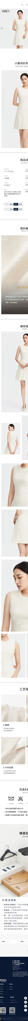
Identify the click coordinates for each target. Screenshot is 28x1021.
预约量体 (1, 1002)
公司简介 (1, 987)
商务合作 (1, 993)
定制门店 (1, 1000)
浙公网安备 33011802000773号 (8, 1018)
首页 (22, 4)
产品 (26, 4)
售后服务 (10, 989)
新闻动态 (1, 991)
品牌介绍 (1, 989)
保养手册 (10, 987)
